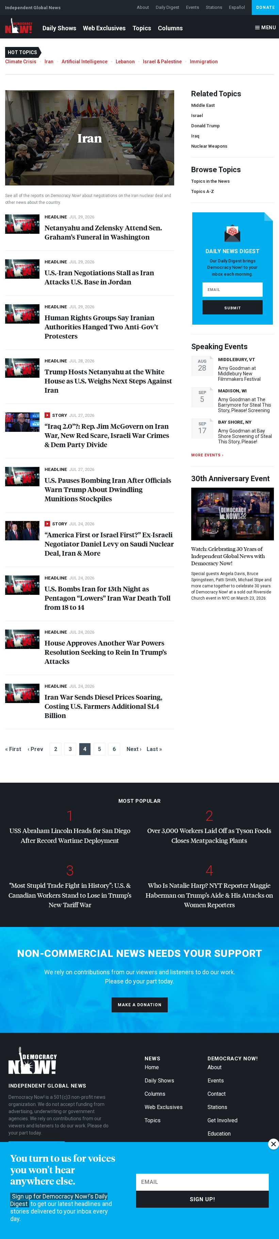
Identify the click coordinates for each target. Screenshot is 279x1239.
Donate (265, 7)
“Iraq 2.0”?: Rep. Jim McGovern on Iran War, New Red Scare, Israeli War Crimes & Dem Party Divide (107, 435)
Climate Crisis (20, 61)
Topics (141, 28)
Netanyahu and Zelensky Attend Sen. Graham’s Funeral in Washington (103, 232)
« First (13, 749)
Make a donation (140, 1004)
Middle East (203, 105)
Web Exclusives (104, 28)
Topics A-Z (202, 191)
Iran (49, 61)
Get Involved (222, 1120)
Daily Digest (167, 7)
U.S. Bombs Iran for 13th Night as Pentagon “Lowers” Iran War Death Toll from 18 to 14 (107, 598)
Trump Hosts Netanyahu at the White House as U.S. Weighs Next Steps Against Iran (108, 380)
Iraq (195, 135)
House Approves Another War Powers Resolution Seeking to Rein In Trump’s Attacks (106, 652)
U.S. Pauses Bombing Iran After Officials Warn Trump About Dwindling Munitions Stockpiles (108, 489)
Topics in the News (210, 181)
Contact (217, 1094)
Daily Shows (59, 28)
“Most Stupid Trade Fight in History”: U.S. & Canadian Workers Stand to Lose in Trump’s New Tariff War (70, 895)
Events (192, 7)
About (143, 7)
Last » (154, 749)
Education (219, 1133)
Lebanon (125, 61)
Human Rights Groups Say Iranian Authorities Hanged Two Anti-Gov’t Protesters (102, 326)
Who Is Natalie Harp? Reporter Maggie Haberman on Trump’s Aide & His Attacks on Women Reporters (209, 895)
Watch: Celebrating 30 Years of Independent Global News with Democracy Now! (228, 556)
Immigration (204, 61)
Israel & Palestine (162, 61)
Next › (134, 749)
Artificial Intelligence (85, 61)
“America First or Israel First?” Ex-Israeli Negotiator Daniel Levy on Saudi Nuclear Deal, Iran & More (109, 543)
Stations (214, 7)
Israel (197, 115)
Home (152, 1067)
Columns (170, 28)
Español (237, 7)
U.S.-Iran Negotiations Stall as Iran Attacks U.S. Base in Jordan (99, 277)
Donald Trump (205, 125)
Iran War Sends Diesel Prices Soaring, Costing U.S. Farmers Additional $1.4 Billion (103, 706)
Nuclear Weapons (209, 146)
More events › (207, 455)
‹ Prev (35, 749)
